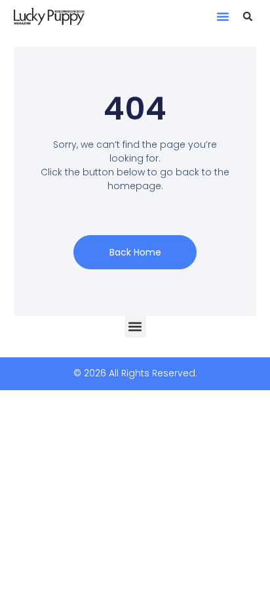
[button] (223, 16)
